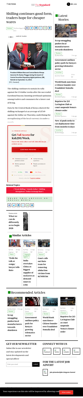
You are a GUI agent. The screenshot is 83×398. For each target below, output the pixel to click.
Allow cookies (66, 392)
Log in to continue (35, 178)
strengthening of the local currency (23, 118)
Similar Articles (21, 235)
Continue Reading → (29, 149)
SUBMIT (35, 364)
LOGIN (75, 4)
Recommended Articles (28, 292)
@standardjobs (57, 372)
